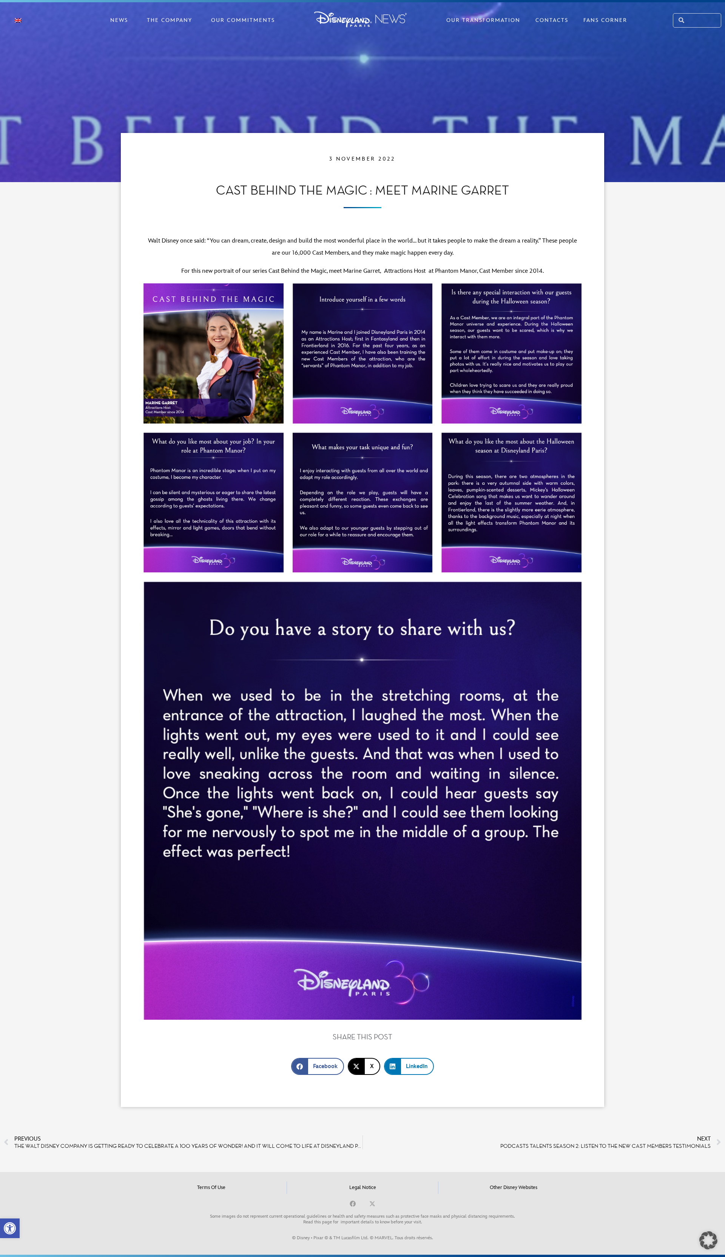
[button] (10, 1228)
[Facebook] (353, 1204)
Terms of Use (211, 1187)
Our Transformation (483, 20)
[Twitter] (372, 1204)
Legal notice (362, 1187)
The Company (169, 20)
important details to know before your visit (381, 1222)
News (119, 20)
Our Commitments (243, 20)
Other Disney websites (513, 1187)
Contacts (551, 20)
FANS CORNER (605, 20)
